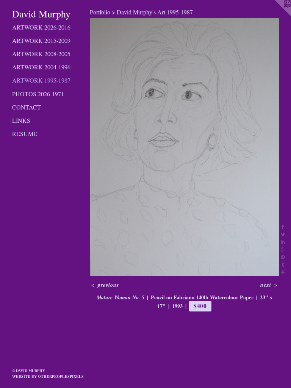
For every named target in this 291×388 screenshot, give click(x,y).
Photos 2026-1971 (38, 94)
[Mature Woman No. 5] (184, 147)
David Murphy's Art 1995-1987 (155, 12)
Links (21, 120)
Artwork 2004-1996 (41, 67)
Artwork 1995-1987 (41, 80)
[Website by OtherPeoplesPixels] (276, 15)
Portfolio (100, 12)
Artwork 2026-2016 (41, 27)
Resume (24, 134)
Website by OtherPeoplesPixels (48, 376)
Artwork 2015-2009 (41, 40)
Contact (26, 107)
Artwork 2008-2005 (41, 54)
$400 (200, 306)
